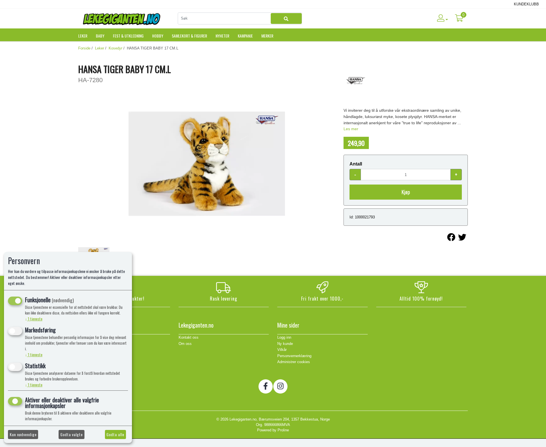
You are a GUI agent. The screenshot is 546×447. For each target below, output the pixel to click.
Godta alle (115, 434)
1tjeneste (33, 319)
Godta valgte (71, 434)
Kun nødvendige (23, 434)
